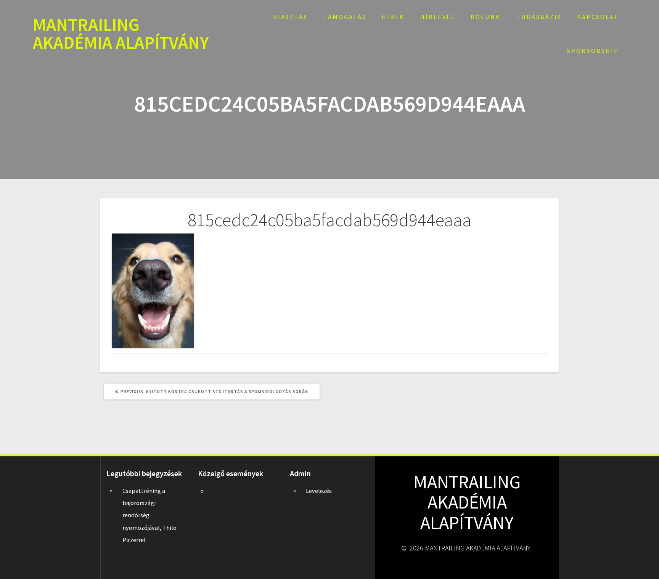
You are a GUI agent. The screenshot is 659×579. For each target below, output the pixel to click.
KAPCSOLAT (598, 17)
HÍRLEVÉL (437, 17)
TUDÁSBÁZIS (539, 17)
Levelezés (319, 490)
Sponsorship (593, 50)
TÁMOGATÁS (344, 17)
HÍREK (393, 17)
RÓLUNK (486, 17)
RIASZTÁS (290, 17)
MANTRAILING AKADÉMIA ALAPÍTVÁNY (121, 34)
